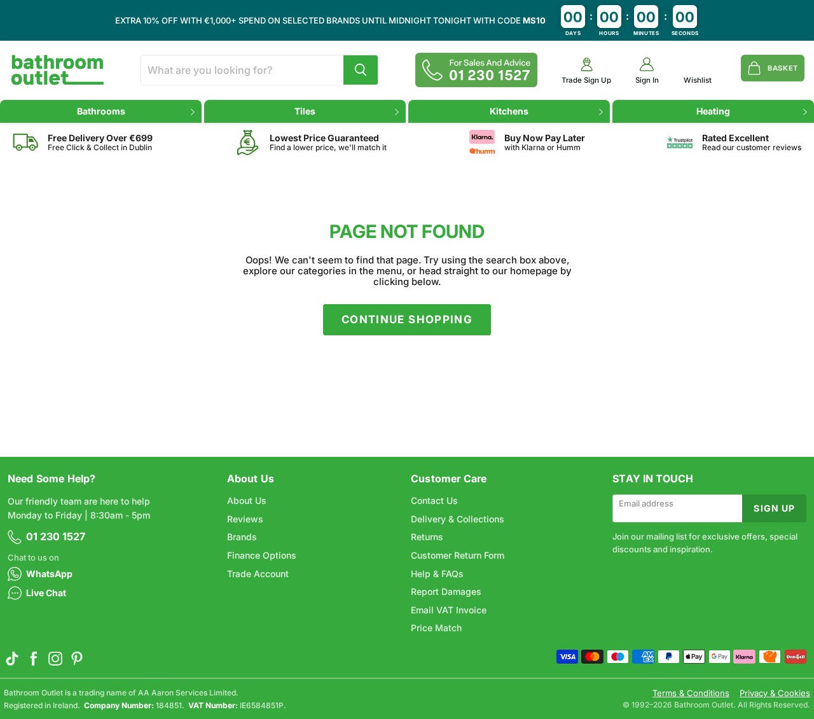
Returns (427, 536)
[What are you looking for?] (360, 70)
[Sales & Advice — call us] (476, 70)
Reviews (245, 518)
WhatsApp (49, 573)
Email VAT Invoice (448, 609)
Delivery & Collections (457, 518)
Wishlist (698, 80)
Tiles (304, 111)
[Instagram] (55, 659)
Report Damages (446, 591)
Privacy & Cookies (775, 693)
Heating (713, 111)
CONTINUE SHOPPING (407, 319)
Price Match (436, 627)
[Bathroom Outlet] (57, 70)
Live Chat (46, 592)
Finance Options (261, 555)
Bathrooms (101, 111)
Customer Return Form (457, 555)
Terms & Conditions (690, 693)
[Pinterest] (77, 659)
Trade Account (258, 573)
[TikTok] (12, 659)
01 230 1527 (55, 536)
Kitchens (509, 111)
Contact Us (434, 500)
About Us (246, 500)
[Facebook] (34, 659)
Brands (242, 536)
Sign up (774, 508)
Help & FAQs (437, 573)
